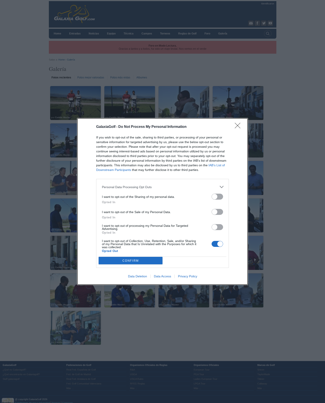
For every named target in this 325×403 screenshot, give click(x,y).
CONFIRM (130, 260)
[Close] (239, 127)
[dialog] (162, 201)
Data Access (162, 276)
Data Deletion (137, 276)
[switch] (217, 197)
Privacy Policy (187, 276)
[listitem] (162, 187)
